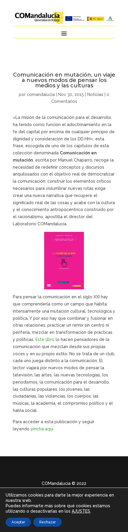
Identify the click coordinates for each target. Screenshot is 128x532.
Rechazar (47, 522)
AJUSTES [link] (81, 511)
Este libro (44, 339)
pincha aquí (42, 428)
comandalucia (41, 94)
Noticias (95, 94)
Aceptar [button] (18, 522)
